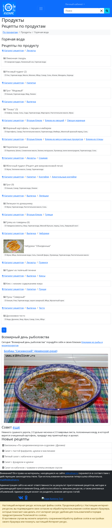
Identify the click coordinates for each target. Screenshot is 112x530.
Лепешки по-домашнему (26, 205)
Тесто (42, 307)
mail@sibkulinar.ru (9, 479)
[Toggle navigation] (41, 8)
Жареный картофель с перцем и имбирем (47, 130)
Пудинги (43, 262)
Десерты (31, 50)
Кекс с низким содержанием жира (24, 283)
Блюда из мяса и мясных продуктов (64, 139)
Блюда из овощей (54, 120)
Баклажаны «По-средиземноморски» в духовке (34, 445)
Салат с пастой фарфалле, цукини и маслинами (30, 450)
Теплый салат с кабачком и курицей (23, 456)
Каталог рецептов (14, 50)
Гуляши (49, 214)
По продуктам (10, 32)
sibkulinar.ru (71, 473)
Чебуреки (44, 233)
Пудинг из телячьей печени (21, 270)
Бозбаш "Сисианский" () (30, 351)
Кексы (42, 275)
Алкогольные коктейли (64, 176)
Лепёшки (44, 195)
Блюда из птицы (94, 139)
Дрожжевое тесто (25, 317)
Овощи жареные (76, 120)
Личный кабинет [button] (74, 4)
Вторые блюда (34, 120)
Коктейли (44, 176)
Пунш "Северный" (35, 298)
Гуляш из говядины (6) (42, 224)
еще (16, 427)
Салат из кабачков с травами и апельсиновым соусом (33, 467)
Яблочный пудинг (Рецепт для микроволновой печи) (34, 167)
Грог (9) (21, 186)
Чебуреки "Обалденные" (47, 250)
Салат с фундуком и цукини (19, 462)
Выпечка (31, 101)
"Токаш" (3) (39, 111)
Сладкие (43, 158)
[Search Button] (107, 10)
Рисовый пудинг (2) (39, 73)
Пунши (42, 289)
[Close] (101, 10)
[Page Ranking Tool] (52, 498)
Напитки (31, 82)
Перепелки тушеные (51, 148)
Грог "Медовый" (21, 92)
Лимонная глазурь (26, 60)
